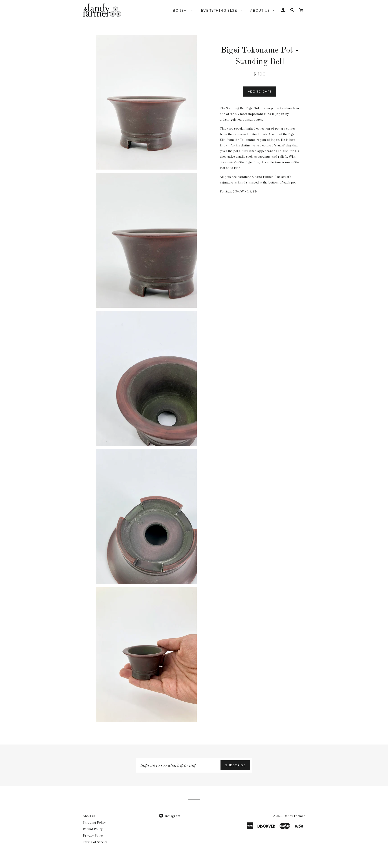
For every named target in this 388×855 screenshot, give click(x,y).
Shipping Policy (94, 822)
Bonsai (181, 11)
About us (89, 816)
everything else (219, 11)
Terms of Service (95, 842)
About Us (260, 11)
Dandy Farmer (294, 816)
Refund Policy (93, 829)
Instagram (172, 816)
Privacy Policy (93, 835)
